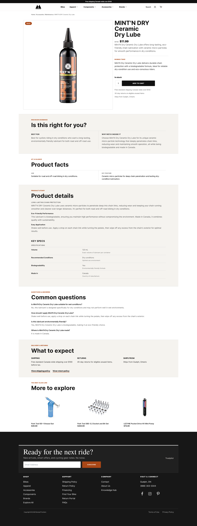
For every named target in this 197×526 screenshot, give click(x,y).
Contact (105, 482)
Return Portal (68, 498)
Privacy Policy (168, 512)
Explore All (28, 502)
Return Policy (68, 486)
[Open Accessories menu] (113, 7)
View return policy (61, 371)
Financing (67, 490)
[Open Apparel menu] (78, 7)
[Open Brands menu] (127, 7)
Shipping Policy (69, 482)
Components (89, 7)
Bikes (63, 7)
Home (33, 14)
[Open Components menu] (96, 7)
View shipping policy (40, 371)
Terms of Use (153, 512)
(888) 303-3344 (148, 486)
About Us (105, 486)
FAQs (64, 502)
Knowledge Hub (109, 490)
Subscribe (91, 464)
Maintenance (49, 14)
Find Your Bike (69, 494)
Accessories (106, 7)
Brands (122, 7)
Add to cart (138, 83)
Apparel (73, 7)
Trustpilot (169, 458)
